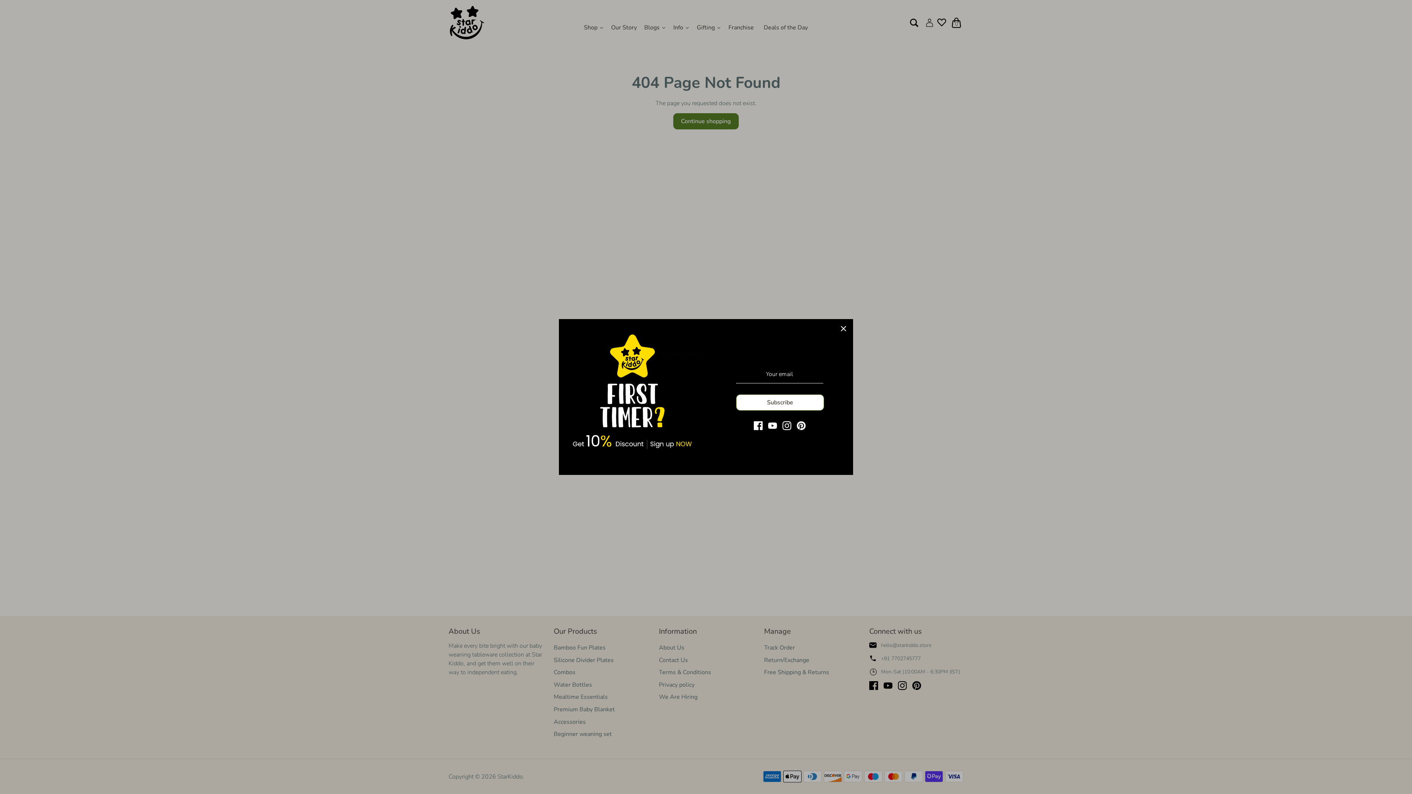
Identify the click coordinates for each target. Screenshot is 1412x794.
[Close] (843, 329)
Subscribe (780, 402)
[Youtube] (772, 425)
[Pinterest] (801, 425)
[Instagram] (786, 425)
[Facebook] (758, 425)
